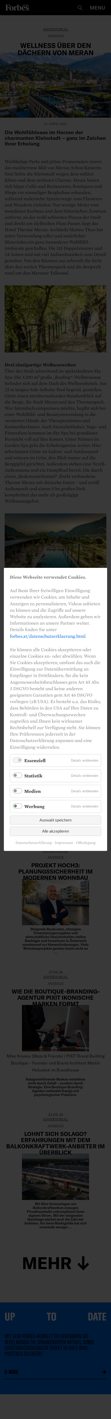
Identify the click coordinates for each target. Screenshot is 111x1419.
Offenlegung (86, 843)
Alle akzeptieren (55, 831)
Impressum (64, 843)
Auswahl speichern (55, 820)
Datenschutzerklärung (33, 843)
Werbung (34, 807)
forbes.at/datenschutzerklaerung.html (47, 636)
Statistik (33, 776)
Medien (32, 791)
